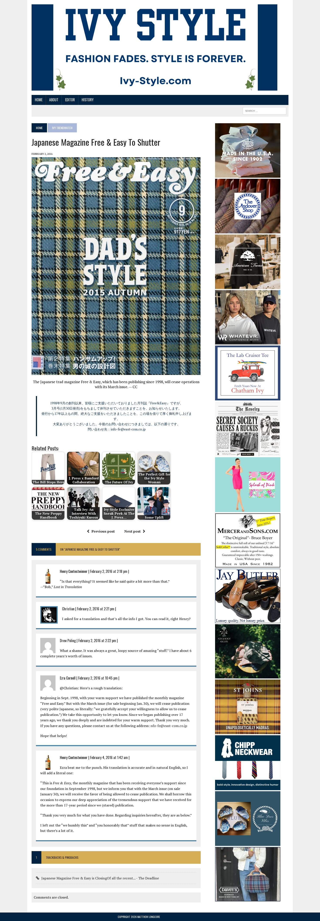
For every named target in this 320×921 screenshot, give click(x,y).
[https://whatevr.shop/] (247, 341)
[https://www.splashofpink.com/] (247, 509)
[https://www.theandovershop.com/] (247, 230)
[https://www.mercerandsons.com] (247, 564)
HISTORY (88, 99)
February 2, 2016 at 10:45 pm (98, 678)
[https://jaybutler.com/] (247, 620)
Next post (132, 531)
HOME (38, 99)
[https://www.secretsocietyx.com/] (247, 453)
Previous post (103, 531)
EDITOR (70, 99)
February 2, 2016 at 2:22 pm (97, 640)
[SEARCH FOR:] (264, 110)
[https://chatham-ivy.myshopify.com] (247, 397)
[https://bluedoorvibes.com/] (247, 843)
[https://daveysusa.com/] (247, 898)
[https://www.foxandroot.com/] (247, 675)
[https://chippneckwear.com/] (247, 787)
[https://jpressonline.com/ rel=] (247, 174)
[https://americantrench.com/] (247, 285)
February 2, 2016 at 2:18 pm (108, 571)
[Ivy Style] (154, 47)
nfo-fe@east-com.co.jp (168, 725)
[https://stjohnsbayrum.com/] (247, 731)
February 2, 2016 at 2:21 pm (95, 608)
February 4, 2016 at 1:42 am (109, 757)
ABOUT (53, 99)
